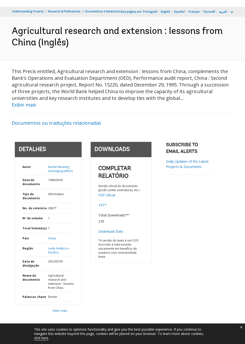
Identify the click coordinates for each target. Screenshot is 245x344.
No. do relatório (34, 208)
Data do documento (31, 182)
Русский (209, 12)
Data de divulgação (30, 263)
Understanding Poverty (28, 11)
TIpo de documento (31, 196)
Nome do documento (31, 278)
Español (179, 12)
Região (27, 248)
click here (41, 338)
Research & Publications (64, 11)
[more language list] (231, 12)
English (165, 12)
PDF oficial (106, 195)
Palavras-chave (34, 297)
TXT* (102, 205)
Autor (26, 167)
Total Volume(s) (34, 228)
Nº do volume (32, 218)
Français (194, 12)
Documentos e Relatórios (102, 11)
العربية (223, 12)
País (25, 238)
